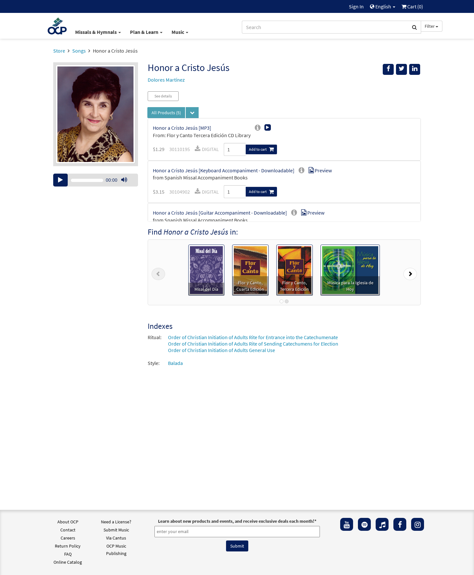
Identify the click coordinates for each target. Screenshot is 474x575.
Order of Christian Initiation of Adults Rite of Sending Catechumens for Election (253, 343)
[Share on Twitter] (401, 69)
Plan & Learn (144, 32)
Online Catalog (68, 562)
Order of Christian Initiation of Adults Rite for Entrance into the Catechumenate (253, 337)
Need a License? (116, 522)
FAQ (68, 554)
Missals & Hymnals (96, 32)
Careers (68, 538)
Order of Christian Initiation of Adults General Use (221, 350)
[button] (158, 272)
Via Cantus (116, 538)
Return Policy (68, 546)
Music (178, 32)
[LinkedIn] (414, 69)
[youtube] (346, 524)
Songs (79, 50)
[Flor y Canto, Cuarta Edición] (250, 269)
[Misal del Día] (206, 269)
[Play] (60, 180)
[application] (95, 180)
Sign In (356, 6)
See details (163, 96)
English (383, 6)
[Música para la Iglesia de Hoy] (350, 269)
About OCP (67, 522)
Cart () (414, 6)
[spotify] (364, 524)
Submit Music (116, 530)
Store (59, 50)
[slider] (127, 186)
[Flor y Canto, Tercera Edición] (294, 269)
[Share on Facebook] (388, 69)
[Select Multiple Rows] (192, 112)
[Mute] (124, 180)
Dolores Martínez (166, 79)
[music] (382, 524)
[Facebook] (399, 524)
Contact (67, 530)
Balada (175, 363)
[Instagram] (417, 524)
